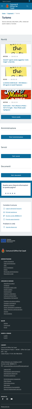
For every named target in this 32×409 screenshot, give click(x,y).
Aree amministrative (9, 263)
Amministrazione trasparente (12, 379)
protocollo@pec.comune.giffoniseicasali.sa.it (16, 366)
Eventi (5, 338)
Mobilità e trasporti (9, 305)
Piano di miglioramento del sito (12, 389)
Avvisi (5, 327)
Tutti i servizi (16, 156)
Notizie (6, 323)
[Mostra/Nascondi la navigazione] (2, 6)
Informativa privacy (9, 383)
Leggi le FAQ (7, 369)
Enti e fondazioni (8, 268)
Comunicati (7, 325)
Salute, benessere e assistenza (12, 307)
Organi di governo (9, 261)
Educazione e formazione (11, 298)
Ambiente (6, 285)
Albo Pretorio (7, 381)
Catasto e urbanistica (10, 294)
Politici (5, 270)
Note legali (7, 385)
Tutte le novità (16, 117)
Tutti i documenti (16, 175)
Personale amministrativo (11, 272)
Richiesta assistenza (9, 376)
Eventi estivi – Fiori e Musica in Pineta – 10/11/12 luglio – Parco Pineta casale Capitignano (15, 108)
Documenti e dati (8, 274)
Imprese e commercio (10, 303)
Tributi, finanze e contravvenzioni (13, 309)
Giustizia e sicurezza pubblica (12, 301)
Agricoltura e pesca (9, 283)
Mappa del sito (5, 407)
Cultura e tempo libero (10, 296)
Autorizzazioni (8, 292)
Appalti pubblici (8, 290)
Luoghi (6, 336)
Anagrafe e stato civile (10, 288)
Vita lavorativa (8, 314)
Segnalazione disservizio (10, 373)
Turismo (6, 312)
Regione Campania (6, 1)
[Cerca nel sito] (27, 6)
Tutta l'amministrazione (16, 137)
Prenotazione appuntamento (12, 371)
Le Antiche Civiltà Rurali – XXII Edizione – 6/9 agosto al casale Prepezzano (15, 84)
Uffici (5, 265)
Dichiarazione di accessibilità (12, 387)
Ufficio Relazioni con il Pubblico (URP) (11, 362)
